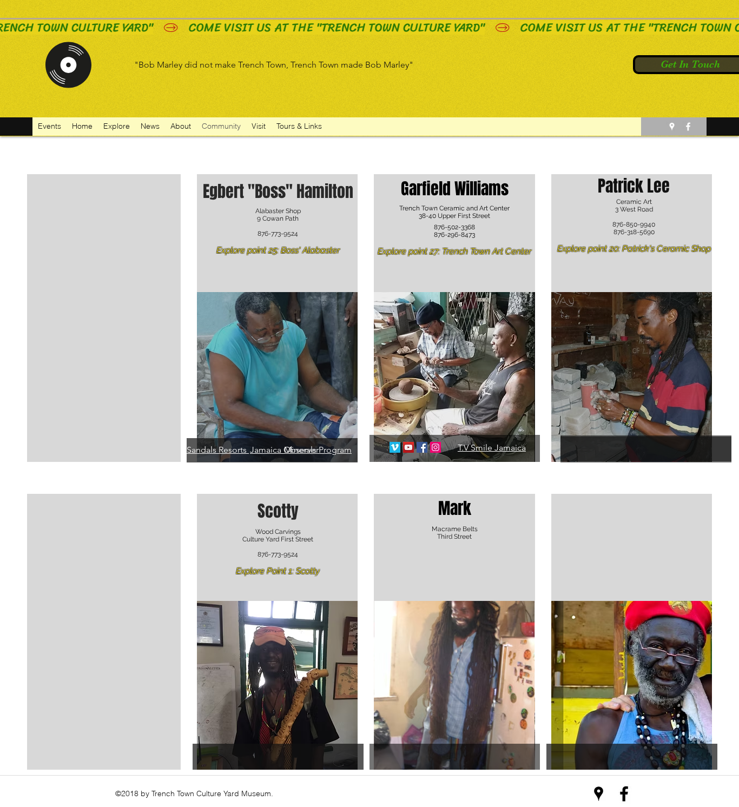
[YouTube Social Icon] (408, 447)
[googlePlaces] (672, 126)
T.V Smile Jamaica (492, 447)
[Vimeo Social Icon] (395, 447)
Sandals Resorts (217, 450)
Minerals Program (318, 450)
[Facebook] (422, 447)
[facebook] (688, 126)
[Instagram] (435, 447)
